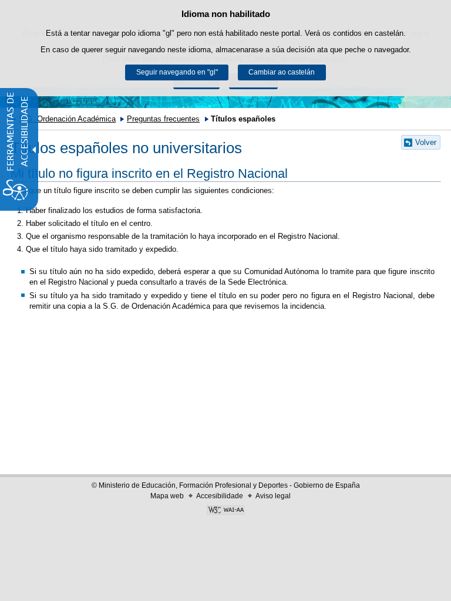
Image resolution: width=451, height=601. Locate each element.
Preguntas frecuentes (163, 118)
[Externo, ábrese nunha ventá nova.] (225, 511)
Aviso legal (273, 496)
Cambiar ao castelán (281, 72)
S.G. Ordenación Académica (67, 118)
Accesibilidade (219, 496)
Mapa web (167, 496)
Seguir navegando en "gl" (177, 72)
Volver (425, 142)
